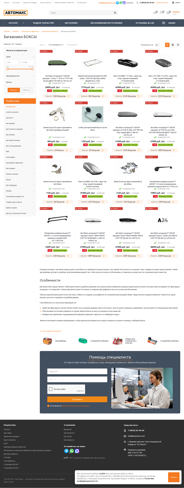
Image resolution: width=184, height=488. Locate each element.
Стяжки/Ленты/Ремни (99, 341)
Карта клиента (10, 440)
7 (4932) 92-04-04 (136, 430)
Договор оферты (11, 454)
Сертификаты (9, 461)
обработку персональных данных (75, 406)
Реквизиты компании (136, 450)
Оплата (7, 429)
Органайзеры (60, 341)
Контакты (68, 436)
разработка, (78, 458)
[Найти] (115, 12)
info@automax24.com (107, 3)
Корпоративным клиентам (15, 447)
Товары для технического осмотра (130, 341)
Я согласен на (69, 406)
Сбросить (26, 90)
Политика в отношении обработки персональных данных (27, 450)
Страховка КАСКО (11, 464)
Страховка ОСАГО (11, 468)
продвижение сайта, (90, 458)
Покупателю (10, 425)
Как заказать (69, 440)
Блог (6, 443)
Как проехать (69, 433)
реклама (102, 458)
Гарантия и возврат (12, 436)
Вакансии (67, 429)
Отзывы (7, 457)
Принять (173, 477)
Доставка (8, 433)
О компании (69, 425)
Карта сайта (9, 482)
